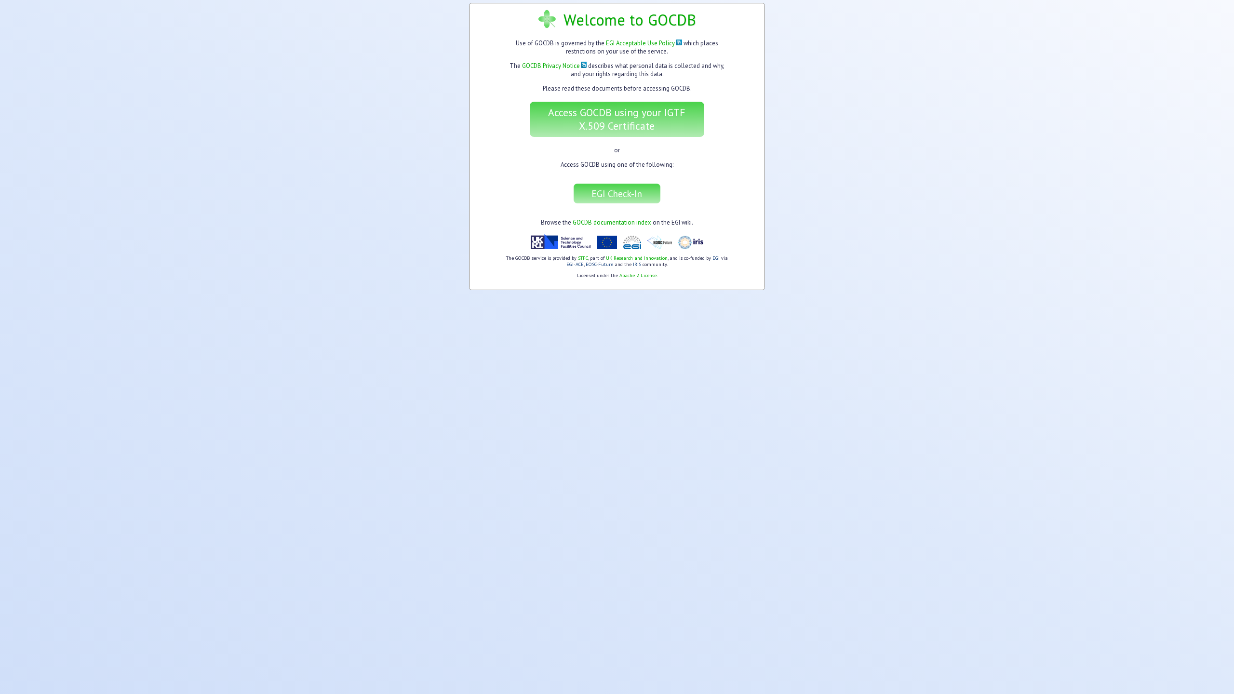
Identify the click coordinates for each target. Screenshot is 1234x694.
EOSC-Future (599, 264)
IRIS (637, 264)
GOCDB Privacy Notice (551, 66)
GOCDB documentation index (612, 222)
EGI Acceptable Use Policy (640, 43)
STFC (583, 258)
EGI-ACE (575, 264)
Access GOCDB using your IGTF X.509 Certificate (616, 119)
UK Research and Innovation (637, 258)
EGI (716, 258)
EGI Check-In (616, 193)
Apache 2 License (638, 275)
